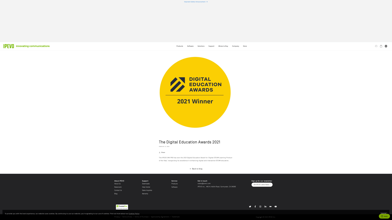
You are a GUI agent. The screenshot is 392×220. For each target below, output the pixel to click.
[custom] (250, 207)
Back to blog (197, 169)
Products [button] (180, 46)
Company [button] (235, 46)
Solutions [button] (201, 46)
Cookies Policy (134, 214)
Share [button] (163, 152)
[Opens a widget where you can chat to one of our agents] (384, 216)
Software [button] (190, 46)
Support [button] (211, 46)
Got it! (383, 213)
